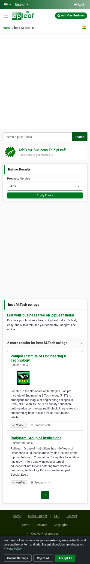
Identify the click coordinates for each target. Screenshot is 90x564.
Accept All (65, 558)
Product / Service (18, 178)
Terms (25, 525)
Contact (71, 516)
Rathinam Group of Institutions (36, 438)
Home (7, 28)
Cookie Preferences (45, 533)
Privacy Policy (13, 548)
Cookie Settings (17, 558)
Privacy (42, 525)
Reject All (43, 558)
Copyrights (61, 525)
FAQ (57, 516)
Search (79, 137)
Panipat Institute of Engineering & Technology (38, 358)
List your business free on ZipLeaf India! (40, 315)
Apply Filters (45, 195)
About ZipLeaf (37, 516)
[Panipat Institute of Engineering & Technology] (45, 378)
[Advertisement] (45, 81)
